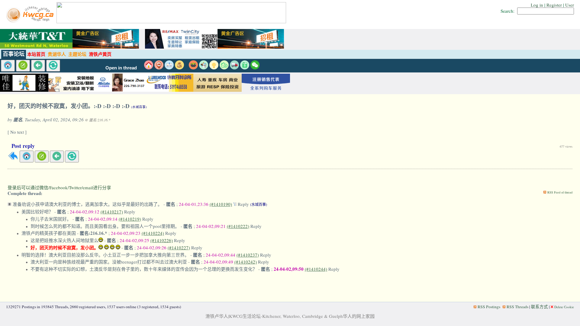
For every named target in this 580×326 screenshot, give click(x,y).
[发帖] (23, 66)
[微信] (254, 68)
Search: (507, 11)
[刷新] (53, 66)
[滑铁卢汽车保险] (121, 90)
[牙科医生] (169, 90)
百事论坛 (13, 54)
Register (554, 5)
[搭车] (158, 68)
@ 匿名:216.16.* (97, 119)
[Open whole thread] (235, 204)
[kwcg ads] (72, 90)
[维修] (203, 68)
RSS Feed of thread (559, 192)
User (569, 5)
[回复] (13, 158)
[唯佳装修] (24, 90)
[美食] (193, 68)
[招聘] (169, 68)
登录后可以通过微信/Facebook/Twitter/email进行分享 (59, 187)
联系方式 (539, 306)
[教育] (244, 68)
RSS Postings (489, 306)
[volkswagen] (266, 90)
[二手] (179, 68)
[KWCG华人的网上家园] (30, 21)
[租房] (148, 68)
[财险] (224, 68)
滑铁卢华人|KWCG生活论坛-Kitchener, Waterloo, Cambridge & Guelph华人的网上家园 (290, 316)
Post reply (23, 146)
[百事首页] (8, 66)
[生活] (213, 68)
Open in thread (121, 68)
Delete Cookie (564, 307)
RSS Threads (517, 306)
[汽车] (234, 68)
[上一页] (38, 66)
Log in (537, 5)
